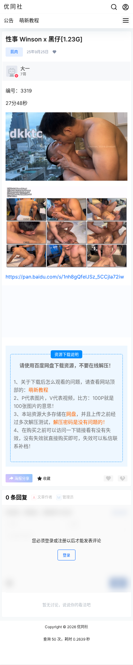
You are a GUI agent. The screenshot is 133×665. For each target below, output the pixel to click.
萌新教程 (29, 20)
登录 (66, 555)
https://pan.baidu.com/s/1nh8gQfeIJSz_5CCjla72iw (65, 277)
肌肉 (14, 52)
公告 (9, 20)
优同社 (82, 626)
